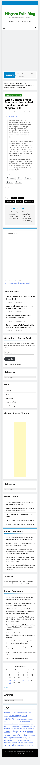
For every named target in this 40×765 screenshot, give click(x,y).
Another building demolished (19, 643)
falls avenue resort (9, 721)
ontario (29, 740)
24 (23, 680)
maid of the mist (30, 726)
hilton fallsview (26, 724)
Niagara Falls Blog (20, 14)
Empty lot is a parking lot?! (23, 539)
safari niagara (20, 742)
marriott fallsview (15, 728)
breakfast (7, 712)
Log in (7, 394)
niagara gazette (31, 735)
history (21, 198)
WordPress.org (10, 406)
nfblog (8, 732)
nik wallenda (21, 740)
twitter (13, 745)
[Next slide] (36, 2)
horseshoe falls (15, 726)
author (14, 198)
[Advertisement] (20, 51)
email (19, 716)
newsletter (26, 728)
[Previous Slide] (33, 2)
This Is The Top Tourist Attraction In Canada (20, 520)
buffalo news (18, 713)
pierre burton (29, 201)
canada (25, 712)
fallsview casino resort (11, 724)
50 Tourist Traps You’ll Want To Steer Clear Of (20, 524)
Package (6, 742)
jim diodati (22, 726)
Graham (9, 112)
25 (28, 680)
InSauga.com (13, 116)
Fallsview (17, 721)
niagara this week (10, 740)
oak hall (19, 201)
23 (19, 680)
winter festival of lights (27, 745)
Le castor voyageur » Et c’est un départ (18, 543)
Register (8, 390)
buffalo (12, 712)
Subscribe (10, 359)
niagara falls (10, 201)
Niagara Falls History (13, 95)
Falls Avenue (30, 719)
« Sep (6, 687)
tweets (7, 745)
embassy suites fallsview (21, 719)
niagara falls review (19, 735)
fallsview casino (25, 722)
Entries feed (9, 398)
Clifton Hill (13, 715)
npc (26, 740)
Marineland (7, 728)
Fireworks (21, 724)
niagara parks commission (14, 738)
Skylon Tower (27, 742)
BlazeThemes (24, 754)
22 (14, 680)
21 (10, 680)
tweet (31, 742)
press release (13, 742)
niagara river (28, 738)
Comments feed (11, 402)
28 (10, 683)
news (21, 728)
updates (19, 745)
